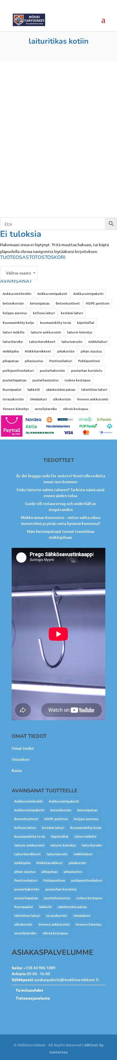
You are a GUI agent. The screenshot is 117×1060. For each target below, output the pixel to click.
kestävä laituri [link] (72, 313)
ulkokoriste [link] (62, 399)
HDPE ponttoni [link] (97, 303)
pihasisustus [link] (34, 360)
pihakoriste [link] (66, 351)
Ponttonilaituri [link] (60, 360)
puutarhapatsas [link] (14, 380)
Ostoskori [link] (21, 759)
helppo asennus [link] (15, 313)
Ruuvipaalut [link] (12, 389)
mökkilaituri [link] (97, 341)
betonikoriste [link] (13, 303)
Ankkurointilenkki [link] (17, 293)
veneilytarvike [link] (46, 408)
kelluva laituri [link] (44, 313)
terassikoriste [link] (13, 399)
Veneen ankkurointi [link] (92, 399)
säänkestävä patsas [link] (60, 389)
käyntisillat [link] (85, 322)
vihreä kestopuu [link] (75, 408)
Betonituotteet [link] (68, 303)
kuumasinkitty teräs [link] (55, 322)
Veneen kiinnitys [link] (16, 408)
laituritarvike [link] (13, 341)
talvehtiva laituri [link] (94, 389)
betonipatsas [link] (40, 303)
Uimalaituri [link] (38, 399)
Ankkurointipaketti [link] (88, 293)
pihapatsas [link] (11, 360)
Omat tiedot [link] (23, 748)
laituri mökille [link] (14, 332)
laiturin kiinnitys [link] (79, 332)
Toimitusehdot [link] (29, 990)
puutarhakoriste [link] (52, 370)
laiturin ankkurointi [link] (46, 332)
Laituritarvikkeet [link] (42, 341)
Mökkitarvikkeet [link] (38, 351)
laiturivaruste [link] (71, 341)
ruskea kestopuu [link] (77, 380)
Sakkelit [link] (33, 389)
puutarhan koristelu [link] (86, 370)
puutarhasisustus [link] (45, 380)
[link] (29, 19)
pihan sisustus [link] (91, 351)
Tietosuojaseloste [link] (33, 997)
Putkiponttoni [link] (89, 360)
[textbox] (19, 273)
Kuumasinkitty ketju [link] (18, 322)
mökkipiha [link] (11, 351)
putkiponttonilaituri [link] (18, 370)
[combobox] (19, 273)
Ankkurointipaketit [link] (52, 293)
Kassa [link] (17, 770)
